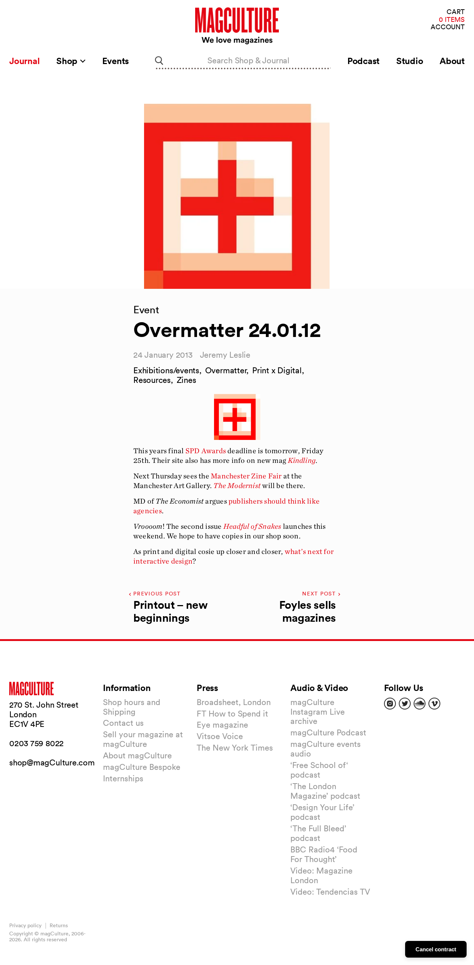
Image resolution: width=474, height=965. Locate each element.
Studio (409, 60)
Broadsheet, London (234, 702)
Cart (456, 12)
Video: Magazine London (321, 875)
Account (448, 27)
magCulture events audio (325, 748)
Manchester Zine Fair (246, 475)
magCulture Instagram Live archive (317, 711)
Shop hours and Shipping (131, 707)
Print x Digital (277, 370)
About (452, 60)
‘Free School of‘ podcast (319, 769)
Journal (24, 60)
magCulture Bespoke (141, 767)
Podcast (363, 60)
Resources (152, 380)
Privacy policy (25, 925)
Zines (186, 380)
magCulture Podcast (328, 732)
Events (115, 60)
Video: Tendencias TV (330, 891)
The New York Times (235, 747)
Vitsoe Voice (220, 736)
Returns (59, 925)
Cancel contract (435, 949)
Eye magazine (222, 724)
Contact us (123, 723)
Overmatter (226, 370)
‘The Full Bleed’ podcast (318, 833)
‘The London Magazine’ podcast (325, 791)
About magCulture (137, 755)
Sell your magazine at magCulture (143, 739)
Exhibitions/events (166, 370)
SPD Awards (206, 450)
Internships (123, 778)
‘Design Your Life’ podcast (322, 812)
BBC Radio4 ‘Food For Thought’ (323, 854)
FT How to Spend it (232, 713)
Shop (68, 60)
